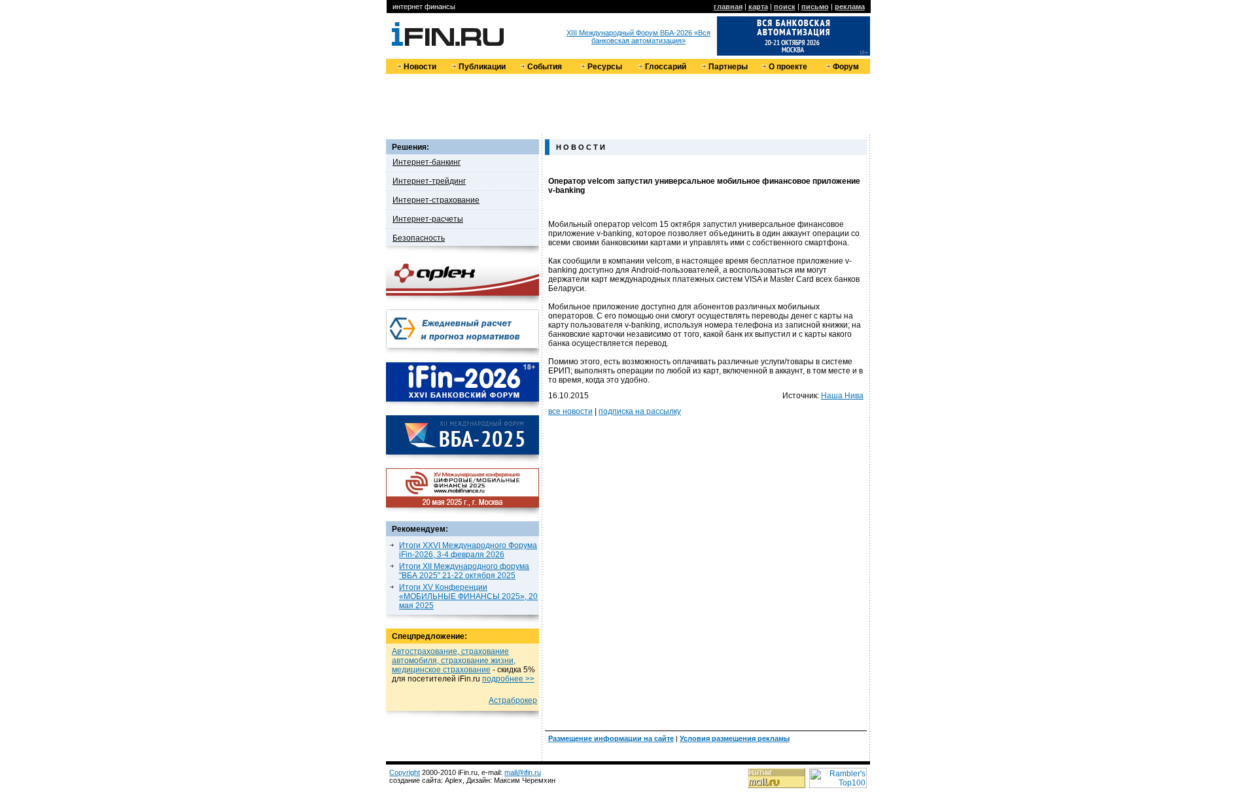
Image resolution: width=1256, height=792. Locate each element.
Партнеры (728, 66)
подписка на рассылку (640, 411)
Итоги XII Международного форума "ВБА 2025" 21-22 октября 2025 (464, 571)
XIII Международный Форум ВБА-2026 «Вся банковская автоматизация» (638, 36)
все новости (570, 411)
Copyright (404, 772)
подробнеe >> (508, 678)
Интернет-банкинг (426, 162)
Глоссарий (665, 66)
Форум (846, 66)
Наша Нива (842, 395)
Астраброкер (513, 700)
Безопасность (418, 238)
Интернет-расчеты (427, 219)
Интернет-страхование (436, 200)
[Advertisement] (628, 103)
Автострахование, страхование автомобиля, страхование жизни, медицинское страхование (453, 660)
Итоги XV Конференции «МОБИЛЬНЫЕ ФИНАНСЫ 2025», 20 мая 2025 (468, 596)
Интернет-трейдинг (429, 181)
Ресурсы (604, 66)
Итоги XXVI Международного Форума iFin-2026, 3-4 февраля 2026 (468, 550)
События (544, 66)
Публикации (482, 66)
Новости (420, 66)
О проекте (788, 66)
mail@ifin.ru (522, 772)
